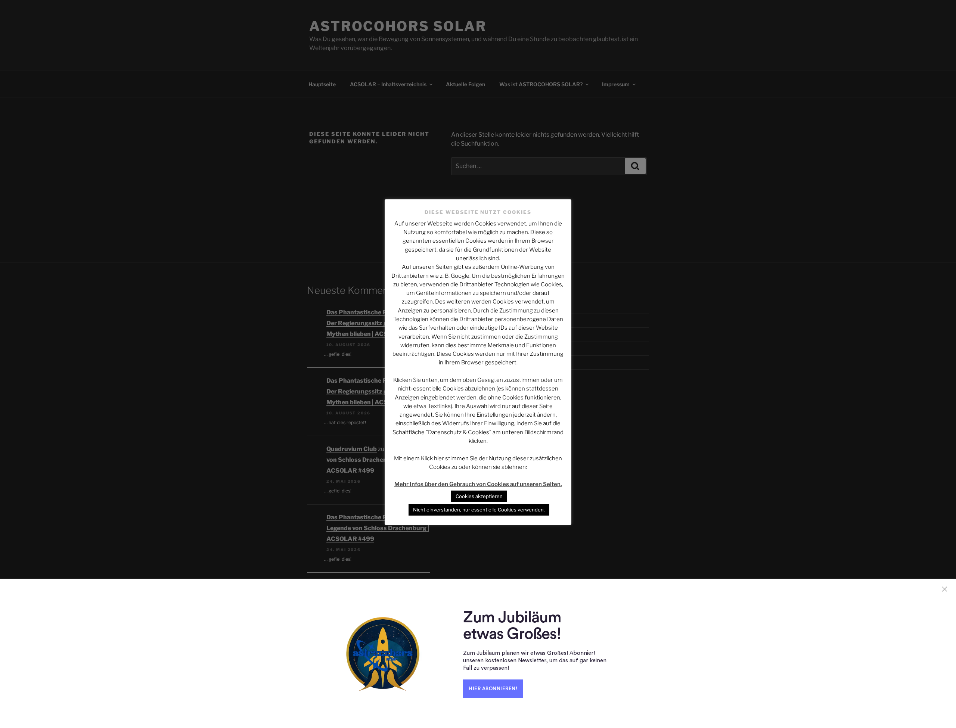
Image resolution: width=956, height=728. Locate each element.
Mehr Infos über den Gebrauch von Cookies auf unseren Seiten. (478, 484)
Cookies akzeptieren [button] (479, 496)
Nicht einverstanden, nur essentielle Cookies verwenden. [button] (479, 510)
